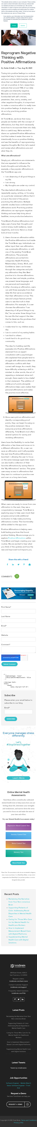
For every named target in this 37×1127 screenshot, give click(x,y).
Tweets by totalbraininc (18, 1068)
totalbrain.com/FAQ (18, 993)
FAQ (21, 1123)
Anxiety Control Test (18, 834)
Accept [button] (14, 25)
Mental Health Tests (18, 863)
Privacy (16, 1123)
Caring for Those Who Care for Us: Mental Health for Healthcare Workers (20, 922)
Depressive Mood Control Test (18, 826)
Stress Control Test (18, 843)
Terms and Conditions (28, 1120)
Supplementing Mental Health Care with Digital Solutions (18, 940)
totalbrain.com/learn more (18, 981)
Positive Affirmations (17, 538)
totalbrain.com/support (18, 987)
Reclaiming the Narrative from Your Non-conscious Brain (19, 902)
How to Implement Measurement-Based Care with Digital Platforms (20, 931)
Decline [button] (23, 25)
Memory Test (18, 852)
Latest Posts (18, 1010)
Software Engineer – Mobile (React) (18, 1083)
